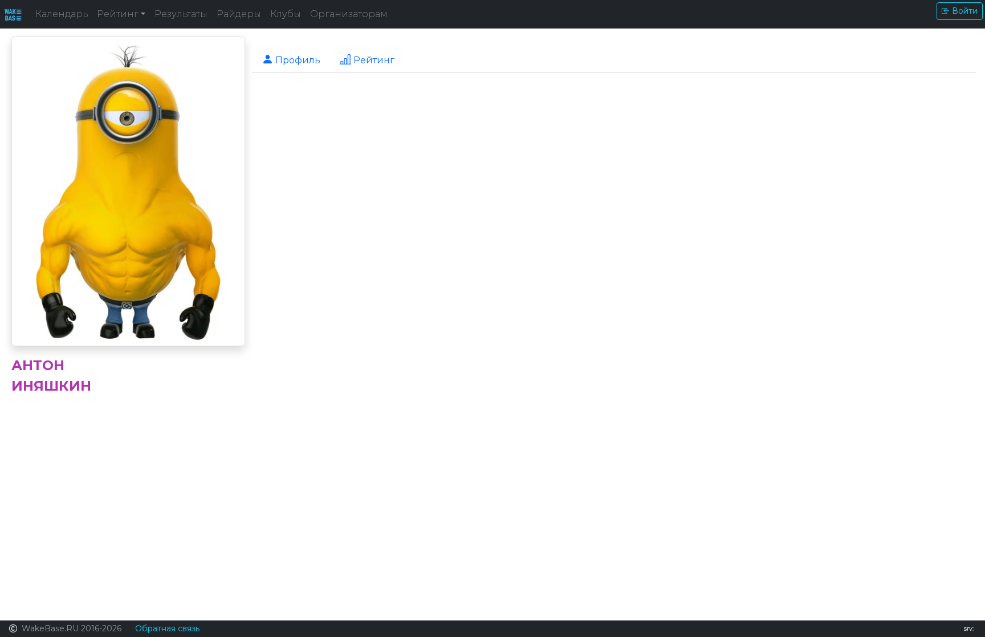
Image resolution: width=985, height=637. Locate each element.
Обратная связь (167, 628)
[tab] (291, 59)
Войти (965, 11)
